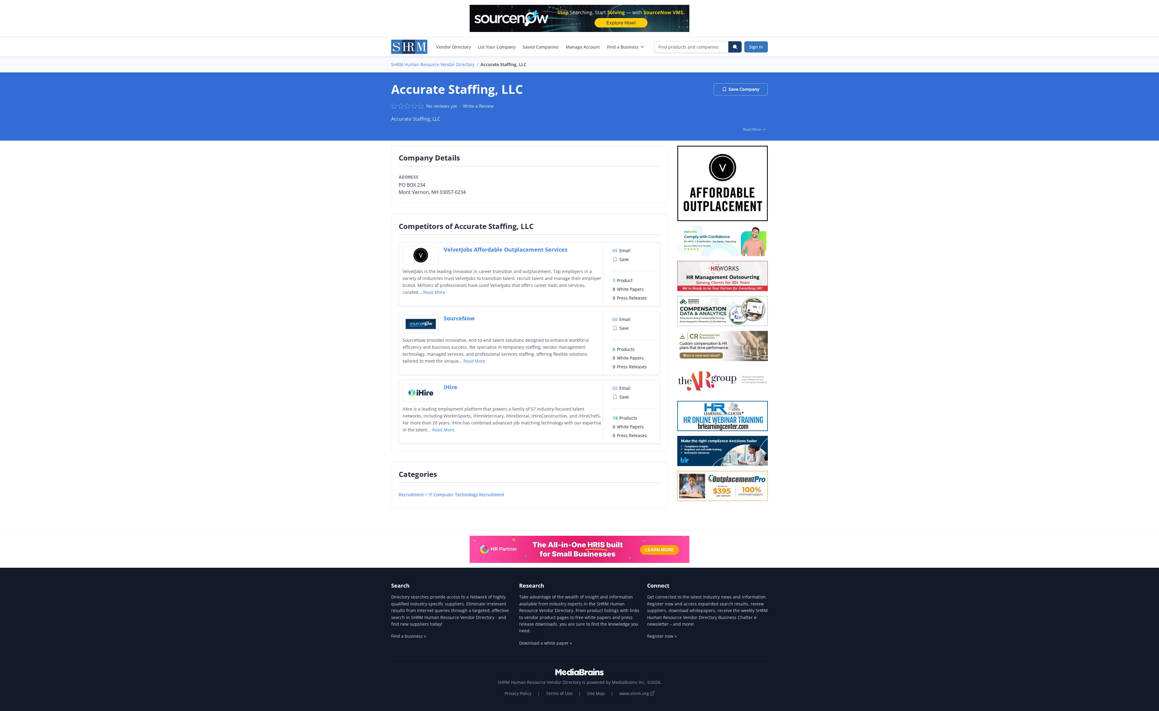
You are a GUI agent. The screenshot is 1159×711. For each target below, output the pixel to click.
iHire (450, 387)
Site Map (596, 693)
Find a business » (408, 636)
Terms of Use (559, 693)
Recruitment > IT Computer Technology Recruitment (451, 494)
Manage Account (583, 47)
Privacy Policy (518, 693)
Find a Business (623, 47)
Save (624, 259)
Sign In (756, 47)
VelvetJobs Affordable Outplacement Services (505, 249)
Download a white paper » (545, 643)
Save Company (744, 89)
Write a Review (478, 106)
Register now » (662, 636)
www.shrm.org (634, 693)
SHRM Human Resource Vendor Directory (432, 64)
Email (625, 250)
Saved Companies (541, 47)
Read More (434, 292)
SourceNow (459, 318)
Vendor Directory (453, 47)
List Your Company (497, 47)
